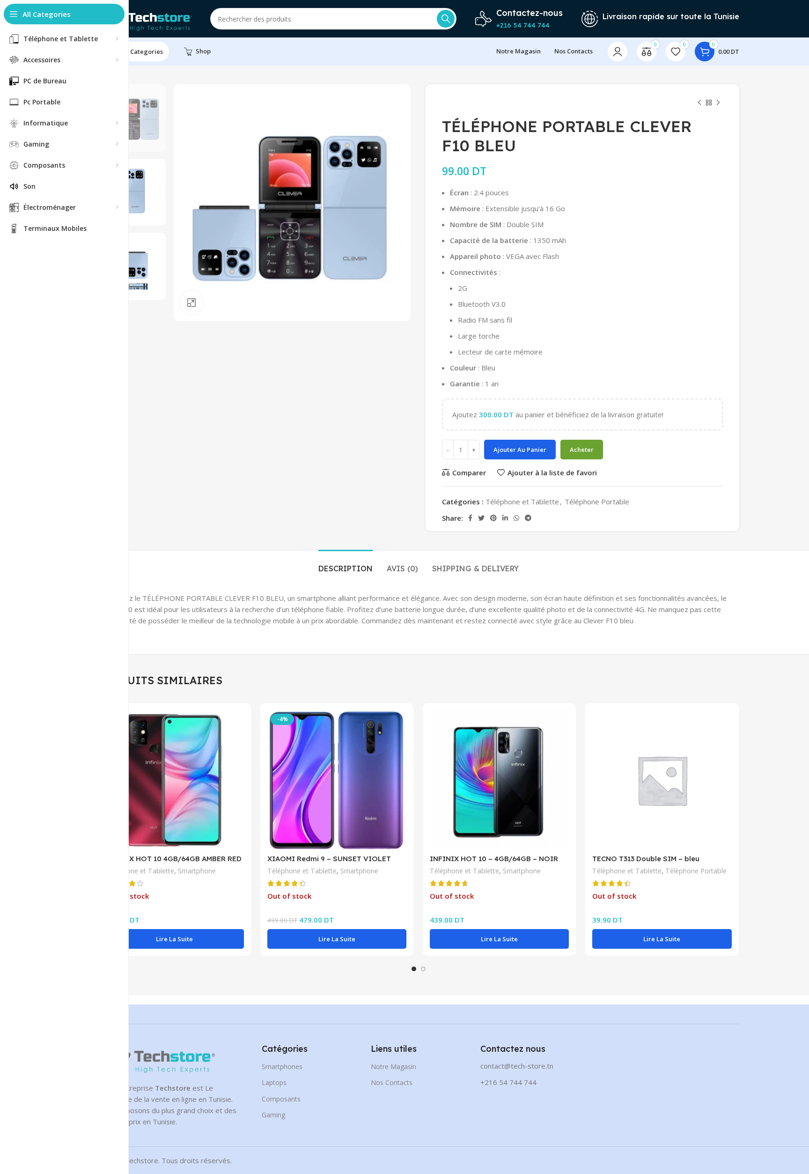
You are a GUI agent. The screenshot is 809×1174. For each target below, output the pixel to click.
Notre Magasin (393, 1066)
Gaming (273, 1114)
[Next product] (718, 103)
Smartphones (282, 1066)
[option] (132, 118)
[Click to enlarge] (191, 302)
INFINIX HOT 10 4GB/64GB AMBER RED (173, 858)
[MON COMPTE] (617, 51)
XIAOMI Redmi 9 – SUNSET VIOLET (329, 858)
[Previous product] (699, 103)
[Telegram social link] (528, 518)
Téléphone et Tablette (522, 501)
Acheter (582, 449)
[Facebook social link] (470, 518)
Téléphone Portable (597, 501)
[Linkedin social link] (505, 518)
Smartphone (197, 870)
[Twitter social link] (481, 518)
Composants (281, 1098)
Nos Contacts (391, 1082)
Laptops (274, 1082)
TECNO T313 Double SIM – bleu (645, 858)
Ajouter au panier (519, 449)
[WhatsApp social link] (516, 518)
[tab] (345, 564)
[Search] (446, 19)
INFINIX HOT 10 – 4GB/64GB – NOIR (494, 858)
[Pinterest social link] (493, 518)
